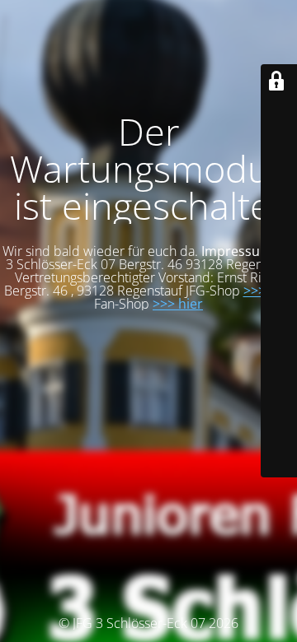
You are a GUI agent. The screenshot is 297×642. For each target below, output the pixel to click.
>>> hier (178, 304)
